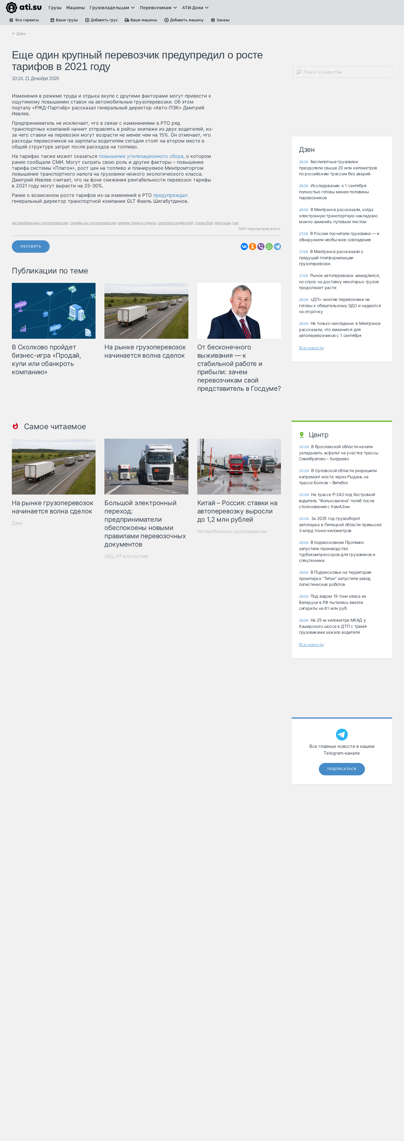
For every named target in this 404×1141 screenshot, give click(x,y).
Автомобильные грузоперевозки (232, 531)
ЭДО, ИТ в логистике (126, 556)
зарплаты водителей (175, 223)
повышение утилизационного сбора (141, 156)
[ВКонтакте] (244, 246)
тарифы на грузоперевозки (93, 223)
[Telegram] (277, 246)
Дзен (17, 523)
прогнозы (222, 223)
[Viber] (260, 246)
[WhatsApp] (269, 246)
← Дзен (19, 33)
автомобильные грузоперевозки (40, 223)
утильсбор (204, 223)
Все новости (311, 347)
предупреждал (170, 195)
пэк (235, 223)
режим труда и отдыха (137, 223)
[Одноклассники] (252, 246)
